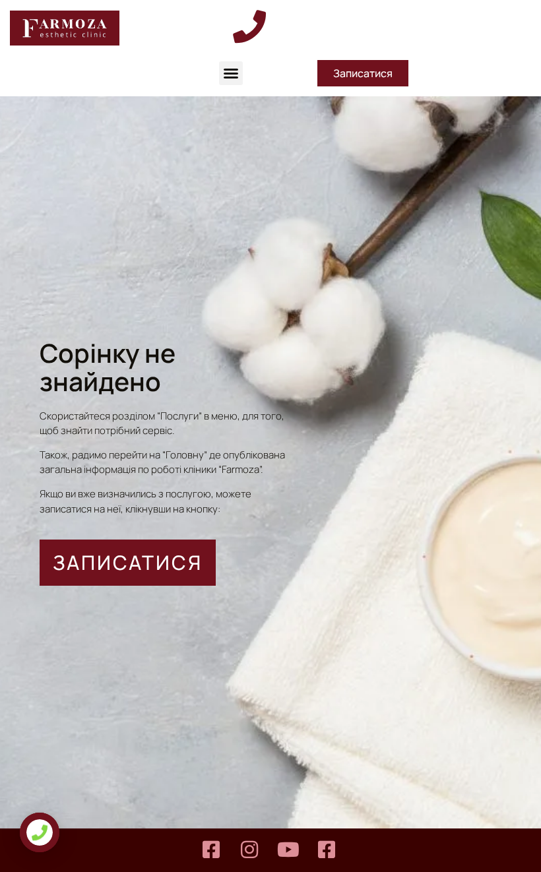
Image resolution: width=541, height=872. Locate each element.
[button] (231, 73)
